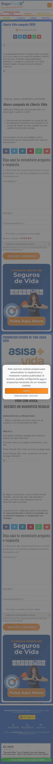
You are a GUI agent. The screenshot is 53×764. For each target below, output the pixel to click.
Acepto (26, 391)
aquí (42, 379)
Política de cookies (21, 395)
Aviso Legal (33, 395)
